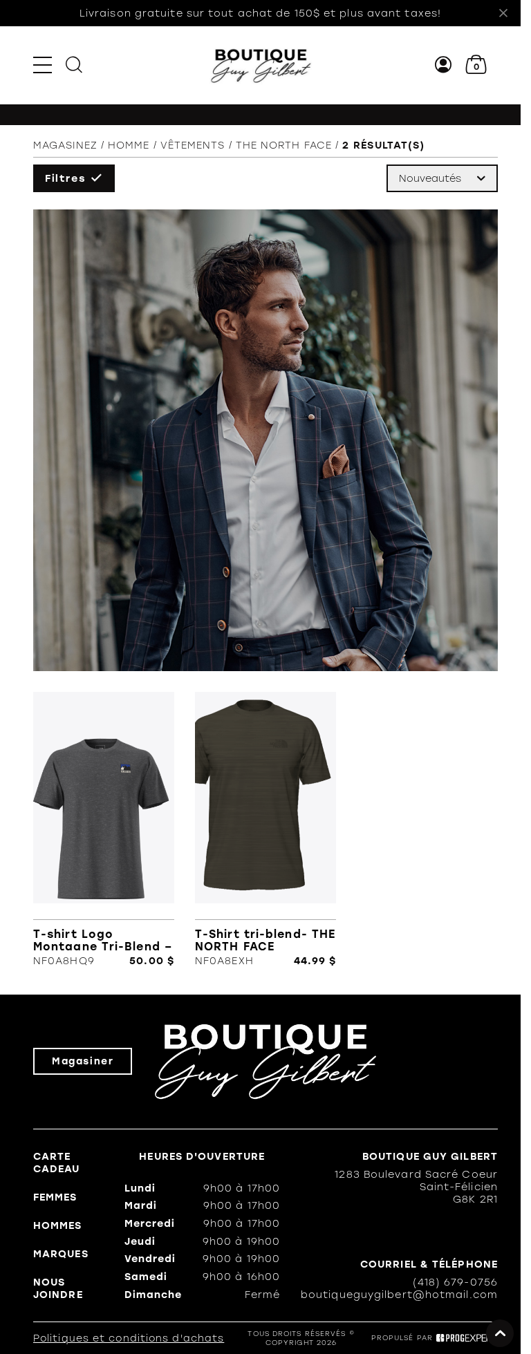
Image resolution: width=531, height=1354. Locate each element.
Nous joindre (58, 1288)
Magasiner (82, 1061)
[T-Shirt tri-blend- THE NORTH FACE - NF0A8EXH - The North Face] (265, 829)
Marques (60, 1254)
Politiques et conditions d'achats (128, 1338)
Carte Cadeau (56, 1162)
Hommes (57, 1225)
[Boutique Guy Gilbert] (260, 65)
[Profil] (443, 65)
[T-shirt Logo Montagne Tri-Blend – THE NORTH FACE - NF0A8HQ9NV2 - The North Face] (103, 829)
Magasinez (65, 145)
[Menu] (42, 65)
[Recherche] (74, 65)
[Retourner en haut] (500, 1333)
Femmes (55, 1197)
